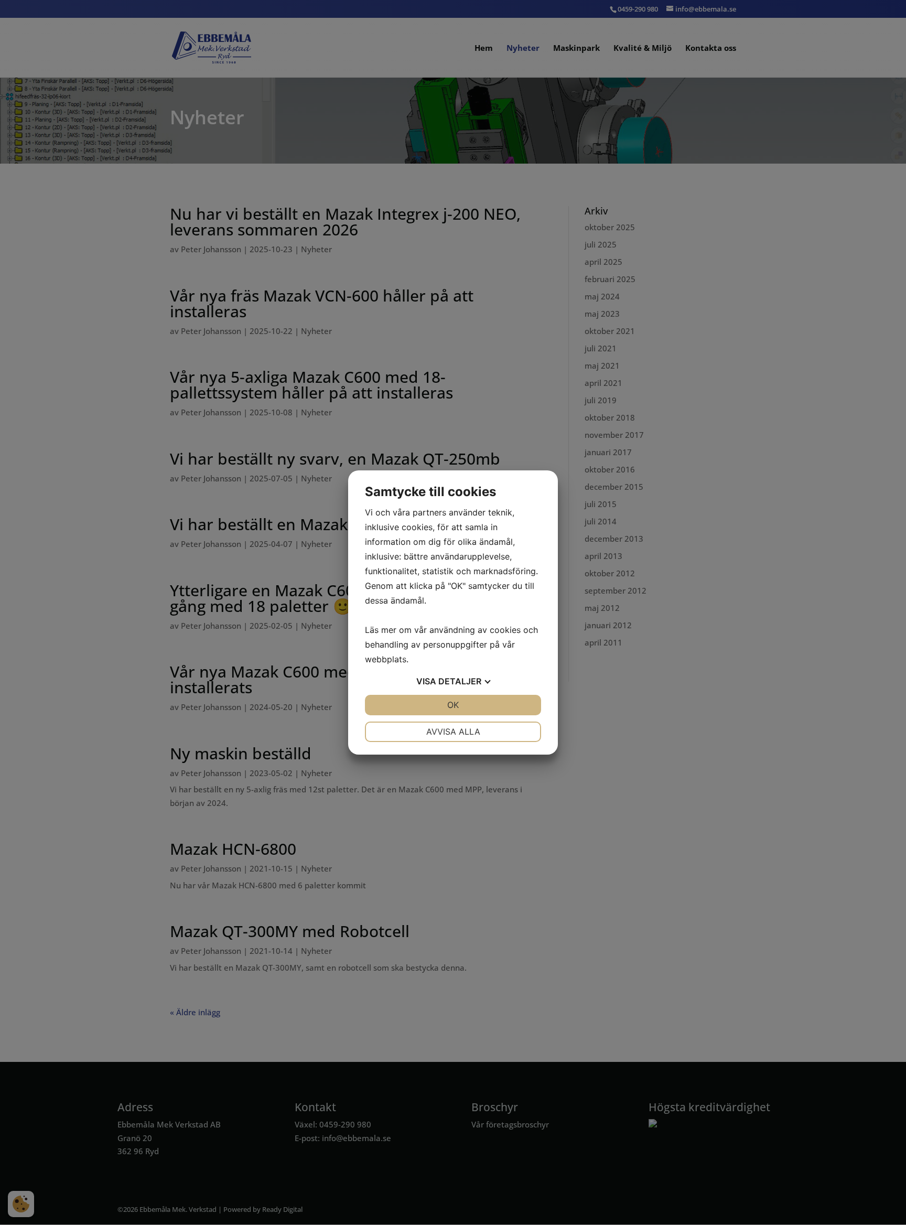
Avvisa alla (453, 731)
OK (453, 705)
